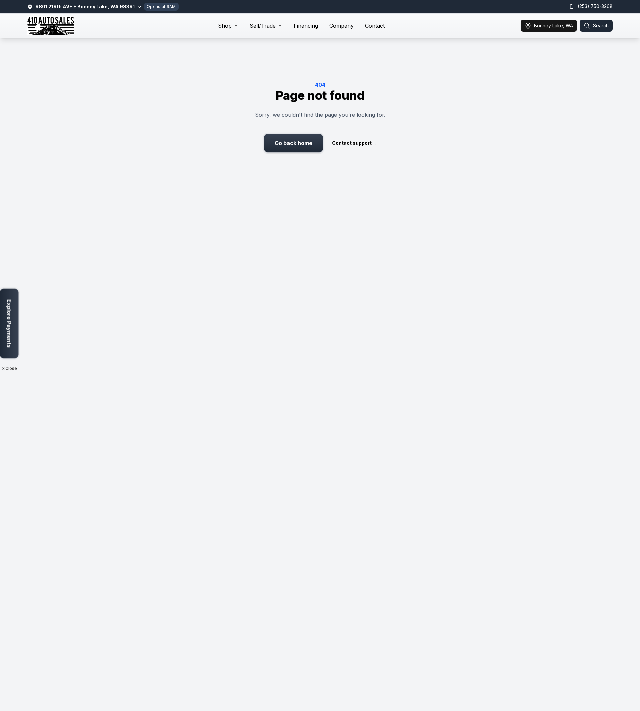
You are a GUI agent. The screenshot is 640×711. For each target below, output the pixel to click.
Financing (306, 25)
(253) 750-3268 (595, 6)
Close (11, 368)
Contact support (354, 143)
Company (341, 25)
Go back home (293, 143)
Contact (375, 25)
